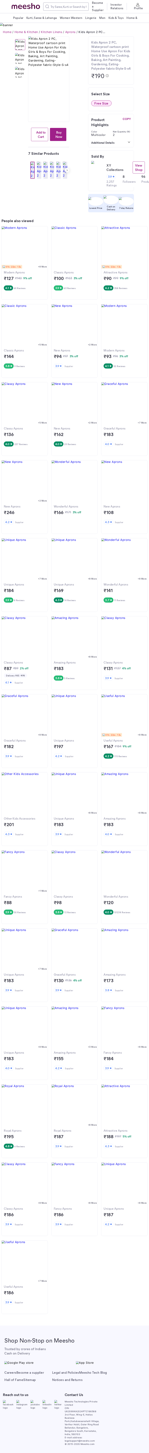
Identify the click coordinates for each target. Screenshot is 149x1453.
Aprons (70, 32)
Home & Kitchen (26, 32)
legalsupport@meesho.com (80, 1440)
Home (7, 32)
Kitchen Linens (51, 32)
